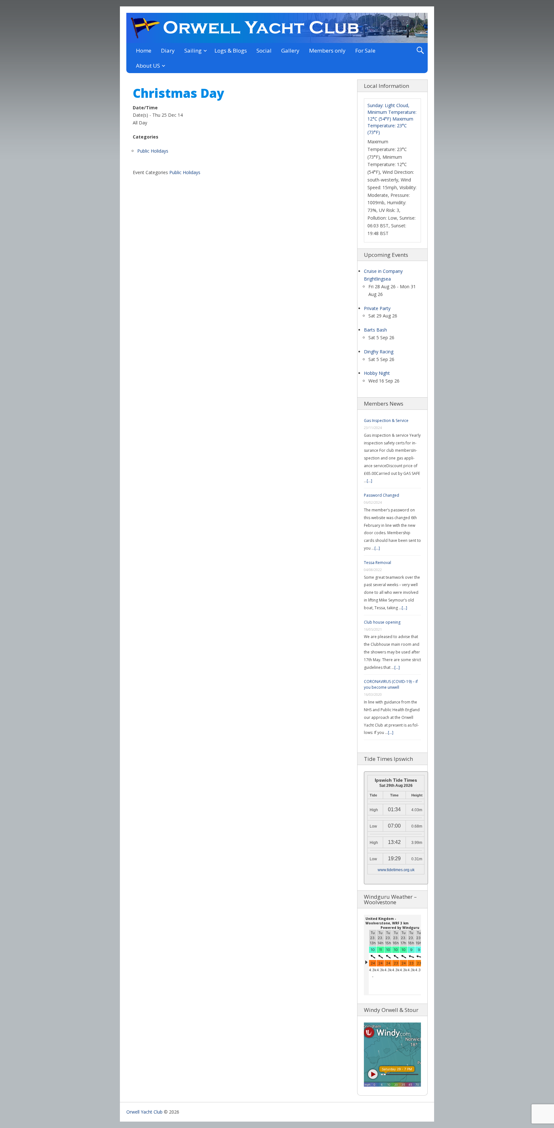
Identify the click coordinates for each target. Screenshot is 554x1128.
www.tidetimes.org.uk (396, 870)
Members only (327, 50)
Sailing (193, 50)
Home (143, 50)
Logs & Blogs (230, 50)
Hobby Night (377, 373)
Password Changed (381, 495)
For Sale (365, 50)
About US (148, 65)
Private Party (377, 308)
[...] (369, 481)
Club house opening (382, 622)
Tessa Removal (377, 562)
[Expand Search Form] (420, 50)
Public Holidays (152, 151)
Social (264, 50)
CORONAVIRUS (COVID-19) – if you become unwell (391, 684)
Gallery (290, 50)
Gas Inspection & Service (386, 420)
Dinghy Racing (378, 352)
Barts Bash (375, 330)
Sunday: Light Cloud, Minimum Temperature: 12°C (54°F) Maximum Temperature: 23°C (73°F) (391, 118)
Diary (168, 50)
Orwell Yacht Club (144, 1112)
